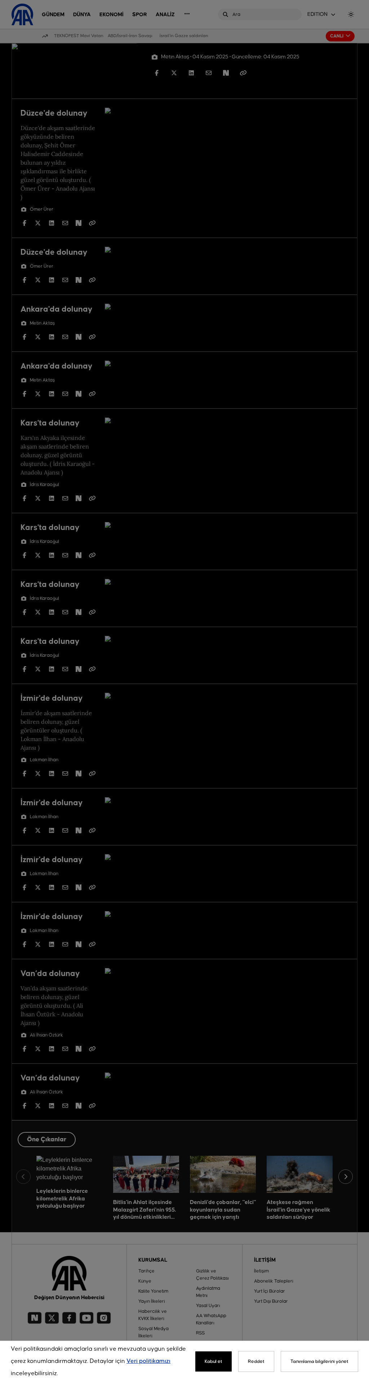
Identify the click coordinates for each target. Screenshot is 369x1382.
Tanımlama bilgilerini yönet (319, 1361)
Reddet (256, 1361)
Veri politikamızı (148, 1361)
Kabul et (213, 1361)
